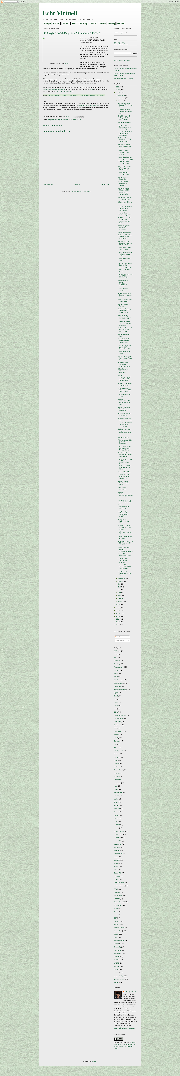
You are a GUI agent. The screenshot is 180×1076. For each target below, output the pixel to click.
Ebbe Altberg (118, 731)
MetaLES (117, 860)
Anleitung (117, 664)
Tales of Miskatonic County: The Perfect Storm (125, 105)
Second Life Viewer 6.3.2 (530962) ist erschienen (124, 323)
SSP (115, 918)
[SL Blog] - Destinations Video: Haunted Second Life (125, 401)
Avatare (116, 670)
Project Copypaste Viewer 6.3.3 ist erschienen (124, 227)
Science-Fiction (119, 927)
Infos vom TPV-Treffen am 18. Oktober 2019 (125, 269)
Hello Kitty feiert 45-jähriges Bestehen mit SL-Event (124, 117)
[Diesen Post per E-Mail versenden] (75, 117)
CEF (115, 699)
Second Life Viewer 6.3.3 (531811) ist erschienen (124, 146)
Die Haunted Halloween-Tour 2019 (123, 521)
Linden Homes (119, 831)
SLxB (115, 911)
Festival (116, 754)
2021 (118, 87)
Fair (115, 747)
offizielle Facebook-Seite (65, 91)
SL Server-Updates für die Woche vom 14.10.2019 (125, 329)
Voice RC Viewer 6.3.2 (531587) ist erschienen (125, 441)
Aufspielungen (118, 667)
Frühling (116, 767)
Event (116, 738)
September (122, 578)
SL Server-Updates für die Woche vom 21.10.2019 (125, 208)
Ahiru (115, 657)
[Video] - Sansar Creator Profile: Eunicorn (123, 152)
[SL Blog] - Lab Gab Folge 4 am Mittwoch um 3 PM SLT (124, 431)
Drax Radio (117, 725)
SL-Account (118, 905)
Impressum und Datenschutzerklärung (121, 43)
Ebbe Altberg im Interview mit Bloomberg (123, 370)
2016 (118, 610)
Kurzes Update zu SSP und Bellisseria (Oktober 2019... (125, 161)
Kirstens (116, 805)
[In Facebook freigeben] (80, 117)
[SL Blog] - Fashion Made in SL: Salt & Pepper (124, 527)
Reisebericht (118, 895)
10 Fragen (117, 651)
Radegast (117, 892)
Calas (116, 702)
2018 (118, 605)
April (119, 592)
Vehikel (116, 966)
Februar (121, 598)
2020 (118, 90)
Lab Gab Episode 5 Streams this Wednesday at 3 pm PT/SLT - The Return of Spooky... (76, 95)
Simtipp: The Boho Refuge (124, 305)
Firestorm (117, 757)
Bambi (116, 673)
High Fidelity (118, 792)
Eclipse (116, 734)
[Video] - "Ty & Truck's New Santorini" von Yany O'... (125, 358)
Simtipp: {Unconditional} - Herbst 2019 (124, 506)
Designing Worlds (120, 715)
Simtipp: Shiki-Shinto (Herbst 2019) (124, 248)
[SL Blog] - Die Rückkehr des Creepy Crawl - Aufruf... (123, 513)
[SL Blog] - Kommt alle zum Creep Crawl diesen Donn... (125, 139)
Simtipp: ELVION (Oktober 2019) (123, 173)
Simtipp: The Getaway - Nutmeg (125, 537)
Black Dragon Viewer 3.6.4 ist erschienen (125, 533)
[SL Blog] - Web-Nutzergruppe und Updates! (124, 573)
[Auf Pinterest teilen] (82, 117)
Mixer (91, 89)
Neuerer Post (48, 184)
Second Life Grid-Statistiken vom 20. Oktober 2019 (125, 243)
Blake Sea (117, 686)
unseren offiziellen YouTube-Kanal (54, 89)
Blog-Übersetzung (54, 119)
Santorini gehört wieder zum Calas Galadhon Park (124, 317)
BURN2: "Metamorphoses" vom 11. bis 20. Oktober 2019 (124, 378)
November (121, 98)
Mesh (116, 857)
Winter (116, 982)
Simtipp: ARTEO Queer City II (123, 178)
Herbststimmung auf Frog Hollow (124, 414)
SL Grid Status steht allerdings (89, 105)
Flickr (116, 760)
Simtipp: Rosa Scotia (124, 232)
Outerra (116, 879)
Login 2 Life (118, 841)
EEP (115, 728)
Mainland (117, 850)
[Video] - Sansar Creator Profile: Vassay (123, 482)
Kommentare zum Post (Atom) (81, 191)
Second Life (77, 119)
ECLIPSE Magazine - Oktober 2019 (124, 193)
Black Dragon (118, 683)
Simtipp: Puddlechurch (125, 157)
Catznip (116, 705)
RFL (115, 889)
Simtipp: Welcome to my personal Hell (124, 198)
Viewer (116, 973)
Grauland (117, 776)
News (70, 119)
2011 (118, 625)
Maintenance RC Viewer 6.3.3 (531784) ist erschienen (123, 283)
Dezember (121, 95)
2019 (118, 92)
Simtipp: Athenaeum (124, 122)
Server (116, 934)
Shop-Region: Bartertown (122, 488)
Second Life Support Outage (123, 78)
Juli (119, 584)
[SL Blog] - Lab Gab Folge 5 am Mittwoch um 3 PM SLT (124, 220)
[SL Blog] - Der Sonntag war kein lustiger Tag (124, 127)
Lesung (116, 828)
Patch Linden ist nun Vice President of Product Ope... (124, 448)
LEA (115, 821)
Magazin (117, 847)
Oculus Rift (117, 873)
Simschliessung (119, 940)
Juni (119, 587)
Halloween (117, 783)
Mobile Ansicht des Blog (122, 60)
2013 (118, 619)
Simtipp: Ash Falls (123, 437)
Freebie (116, 763)
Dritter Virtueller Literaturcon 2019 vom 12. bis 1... (124, 389)
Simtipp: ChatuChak (124, 472)
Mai (119, 590)
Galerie (116, 773)
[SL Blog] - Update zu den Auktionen (125, 384)
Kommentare (120, 640)
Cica (115, 709)
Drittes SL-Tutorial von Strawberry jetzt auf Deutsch (125, 295)
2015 (118, 613)
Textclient (117, 960)
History (116, 796)
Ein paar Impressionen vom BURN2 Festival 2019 (125, 276)
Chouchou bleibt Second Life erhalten (123, 560)
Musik (116, 863)
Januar (120, 601)
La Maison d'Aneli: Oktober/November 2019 (125, 111)
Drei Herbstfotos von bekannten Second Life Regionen (125, 454)
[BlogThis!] (77, 117)
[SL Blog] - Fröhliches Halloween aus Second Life (125, 236)
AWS (115, 654)
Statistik (116, 957)
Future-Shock (118, 770)
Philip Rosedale (119, 882)
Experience (117, 741)
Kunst (116, 815)
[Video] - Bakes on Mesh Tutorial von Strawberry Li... (124, 409)
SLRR (116, 908)
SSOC (116, 915)
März (120, 595)
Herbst (116, 789)
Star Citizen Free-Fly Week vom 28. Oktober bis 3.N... (124, 168)
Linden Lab (64, 119)
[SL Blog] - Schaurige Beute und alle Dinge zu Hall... (124, 310)
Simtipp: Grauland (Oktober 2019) (123, 189)
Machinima (117, 844)
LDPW (116, 818)
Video (116, 969)
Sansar (116, 921)
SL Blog (67, 63)
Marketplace (118, 853)
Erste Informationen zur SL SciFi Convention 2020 (124, 347)
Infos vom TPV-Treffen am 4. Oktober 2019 (125, 501)
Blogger (93, 1061)
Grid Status (117, 779)
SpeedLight (117, 953)
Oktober (121, 101)
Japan (116, 802)
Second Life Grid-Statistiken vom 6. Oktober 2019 (124, 476)
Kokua (116, 812)
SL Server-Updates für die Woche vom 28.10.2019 (125, 133)
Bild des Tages (119, 680)
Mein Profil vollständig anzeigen (124, 1028)
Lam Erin (117, 825)
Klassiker (117, 808)
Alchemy (117, 660)
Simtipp (116, 944)
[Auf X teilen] (79, 117)
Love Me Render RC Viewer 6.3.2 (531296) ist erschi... (125, 549)
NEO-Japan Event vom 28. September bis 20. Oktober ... (125, 543)
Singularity (117, 947)
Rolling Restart (119, 902)
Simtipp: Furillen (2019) (123, 289)
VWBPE (116, 963)
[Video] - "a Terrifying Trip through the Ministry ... (124, 467)
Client (116, 712)
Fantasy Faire (118, 751)
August (120, 581)
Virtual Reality (118, 976)
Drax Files (117, 721)
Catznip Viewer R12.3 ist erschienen (125, 300)
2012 (118, 622)
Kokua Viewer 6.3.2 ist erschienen (125, 203)
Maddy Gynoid (131, 992)
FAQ (115, 744)
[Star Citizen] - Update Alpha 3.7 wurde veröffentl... (125, 254)
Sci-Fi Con (117, 924)
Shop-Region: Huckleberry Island (124, 214)
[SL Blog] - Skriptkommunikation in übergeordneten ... (125, 494)
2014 (118, 616)
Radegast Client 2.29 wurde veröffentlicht (125, 419)
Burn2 (116, 696)
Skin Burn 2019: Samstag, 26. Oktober (123, 183)
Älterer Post (105, 184)
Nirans (116, 870)
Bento (116, 676)
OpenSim (117, 876)
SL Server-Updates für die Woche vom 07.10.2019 (125, 424)
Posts (118, 637)
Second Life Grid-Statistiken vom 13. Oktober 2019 (125, 340)
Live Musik (117, 837)
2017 (118, 607)
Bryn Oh (116, 693)
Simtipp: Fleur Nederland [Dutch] (124, 555)
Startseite (77, 184)
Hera (115, 786)
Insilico (116, 799)
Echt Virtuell (60, 12)
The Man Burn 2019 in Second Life (125, 264)
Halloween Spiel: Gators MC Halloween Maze (124, 364)
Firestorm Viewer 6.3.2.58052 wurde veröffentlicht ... (125, 566)
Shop (115, 937)
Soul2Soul (117, 950)
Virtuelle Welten (119, 979)
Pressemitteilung (119, 886)
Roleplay (117, 899)
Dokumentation (119, 718)
